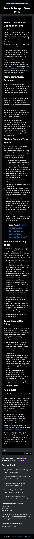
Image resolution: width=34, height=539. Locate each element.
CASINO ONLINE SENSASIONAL (14, 429)
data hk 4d (5, 508)
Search (4, 450)
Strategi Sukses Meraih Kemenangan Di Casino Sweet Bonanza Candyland (18, 231)
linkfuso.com (6, 506)
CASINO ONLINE (8, 19)
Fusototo (14, 514)
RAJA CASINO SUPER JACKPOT (20, 536)
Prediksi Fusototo (7, 510)
